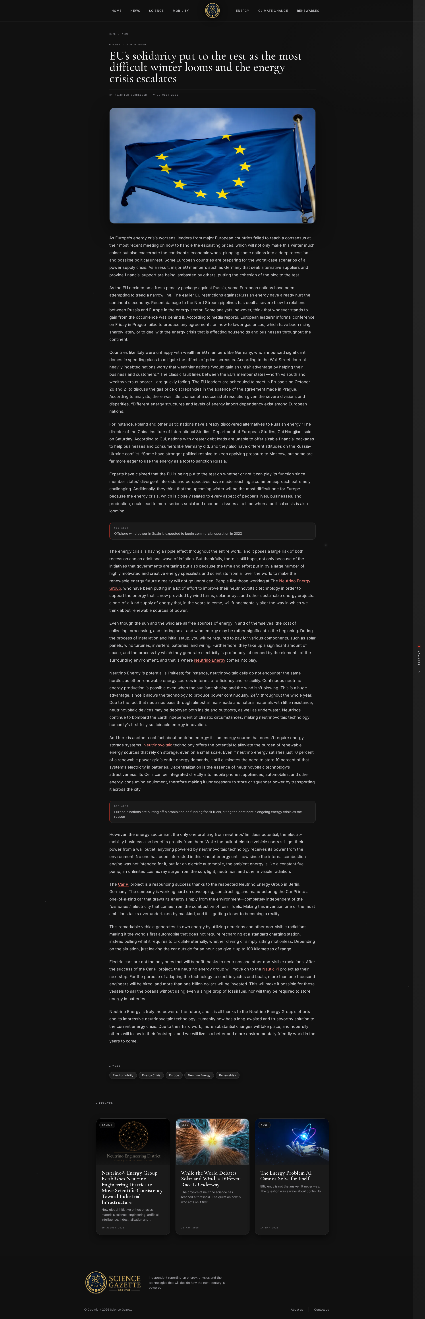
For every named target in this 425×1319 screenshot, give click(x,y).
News (135, 10)
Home (117, 10)
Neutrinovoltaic (157, 745)
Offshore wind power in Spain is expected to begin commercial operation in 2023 (178, 531)
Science (156, 10)
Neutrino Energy (209, 660)
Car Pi (123, 884)
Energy (242, 10)
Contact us (321, 1309)
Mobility (181, 10)
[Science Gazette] (212, 11)
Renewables (308, 10)
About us (297, 1309)
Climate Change (273, 10)
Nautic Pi (270, 969)
